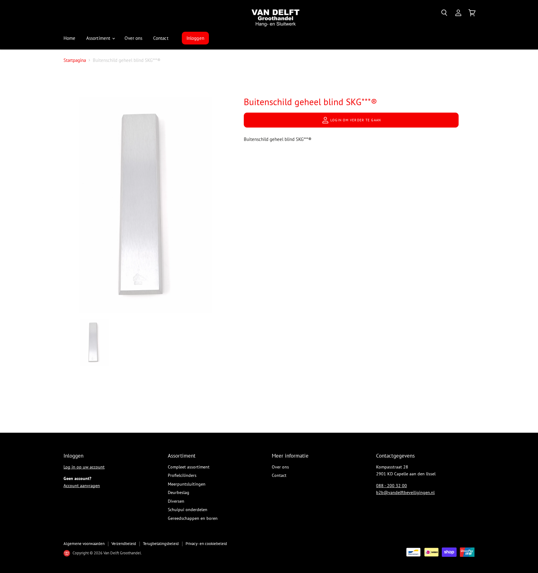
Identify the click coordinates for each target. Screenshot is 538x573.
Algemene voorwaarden (84, 543)
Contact (160, 38)
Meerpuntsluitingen (186, 484)
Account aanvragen (82, 485)
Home (70, 38)
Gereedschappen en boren (193, 518)
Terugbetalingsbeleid (161, 543)
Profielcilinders (182, 475)
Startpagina (75, 60)
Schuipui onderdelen (187, 509)
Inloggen (195, 38)
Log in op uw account (84, 467)
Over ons (133, 38)
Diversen (176, 501)
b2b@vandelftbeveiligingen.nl (405, 492)
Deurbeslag (178, 492)
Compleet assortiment (189, 467)
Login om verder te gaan (355, 120)
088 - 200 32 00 (391, 485)
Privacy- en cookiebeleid (206, 543)
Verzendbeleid (123, 543)
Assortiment (99, 38)
